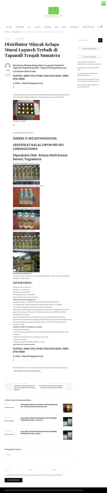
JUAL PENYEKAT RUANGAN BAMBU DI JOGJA (88, 69)
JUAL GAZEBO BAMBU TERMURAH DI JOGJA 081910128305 (88, 86)
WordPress (80, 490)
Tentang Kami (74, 27)
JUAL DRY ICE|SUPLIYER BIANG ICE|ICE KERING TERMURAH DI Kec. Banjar (38, 432)
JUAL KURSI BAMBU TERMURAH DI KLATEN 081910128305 (87, 74)
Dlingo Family (19, 490)
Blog (56, 27)
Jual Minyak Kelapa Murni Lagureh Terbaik (27, 371)
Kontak (64, 27)
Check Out (37, 27)
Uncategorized (20, 38)
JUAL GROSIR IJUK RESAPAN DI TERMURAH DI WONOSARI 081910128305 (89, 63)
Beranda (9, 27)
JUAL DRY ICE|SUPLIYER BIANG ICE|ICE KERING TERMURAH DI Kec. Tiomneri (38, 419)
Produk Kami (20, 27)
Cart (29, 27)
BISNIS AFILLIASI (88, 27)
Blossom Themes (62, 490)
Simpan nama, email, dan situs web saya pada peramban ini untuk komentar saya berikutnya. (35, 475)
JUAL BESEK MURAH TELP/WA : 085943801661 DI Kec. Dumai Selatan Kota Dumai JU (39, 405)
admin (8, 70)
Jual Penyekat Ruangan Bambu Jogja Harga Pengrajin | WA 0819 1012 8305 (88, 80)
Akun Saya (48, 27)
